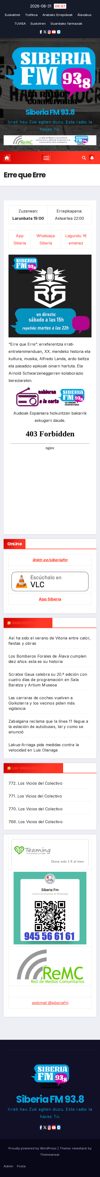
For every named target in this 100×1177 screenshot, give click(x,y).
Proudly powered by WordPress (33, 1148)
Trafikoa (31, 15)
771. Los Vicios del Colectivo (35, 796)
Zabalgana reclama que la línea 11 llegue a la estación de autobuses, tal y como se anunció (48, 726)
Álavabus (84, 15)
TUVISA (20, 23)
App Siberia (50, 599)
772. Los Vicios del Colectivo (35, 783)
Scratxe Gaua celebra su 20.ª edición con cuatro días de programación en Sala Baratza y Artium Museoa (47, 679)
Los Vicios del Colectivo (35, 768)
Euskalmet (12, 15)
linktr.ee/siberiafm (50, 559)
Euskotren (38, 23)
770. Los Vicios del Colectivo (35, 808)
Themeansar (49, 1154)
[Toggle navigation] (46, 157)
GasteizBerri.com (30, 623)
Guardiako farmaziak (66, 23)
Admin (8, 1166)
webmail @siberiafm (50, 1002)
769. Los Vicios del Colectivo (35, 821)
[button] (84, 157)
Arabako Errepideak (57, 15)
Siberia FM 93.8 (50, 112)
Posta (21, 1166)
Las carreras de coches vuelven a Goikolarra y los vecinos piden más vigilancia (41, 703)
